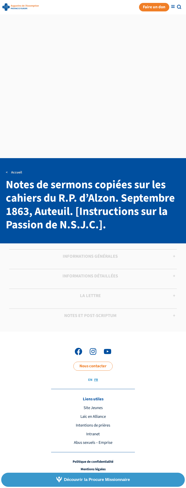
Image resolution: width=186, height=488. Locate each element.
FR (96, 379)
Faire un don (154, 7)
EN (90, 379)
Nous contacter (93, 366)
